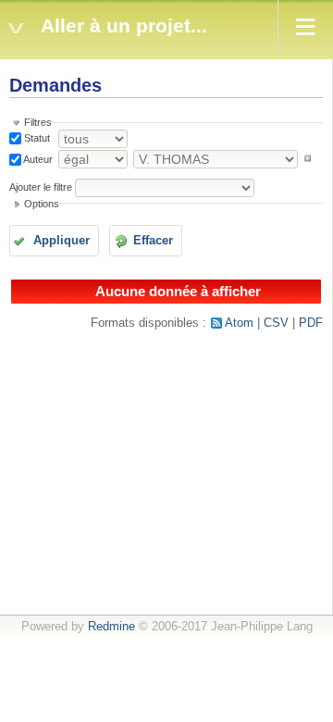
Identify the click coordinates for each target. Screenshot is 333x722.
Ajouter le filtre (40, 187)
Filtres (38, 122)
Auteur (37, 158)
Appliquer (61, 240)
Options (41, 203)
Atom (239, 323)
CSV (276, 323)
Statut (35, 137)
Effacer (153, 240)
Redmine (111, 626)
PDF (311, 323)
